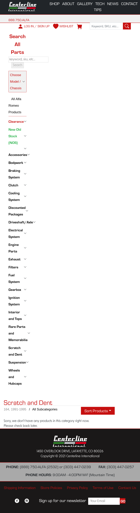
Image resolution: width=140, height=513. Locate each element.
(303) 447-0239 (77, 466)
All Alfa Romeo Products (14, 105)
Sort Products (96, 410)
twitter (22, 501)
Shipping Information (20, 487)
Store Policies (51, 487)
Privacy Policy (77, 487)
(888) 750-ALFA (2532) (39, 466)
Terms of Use (103, 487)
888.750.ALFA (18, 20)
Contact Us (127, 487)
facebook (17, 501)
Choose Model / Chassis (15, 81)
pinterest (32, 501)
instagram (27, 501)
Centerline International (22, 6)
